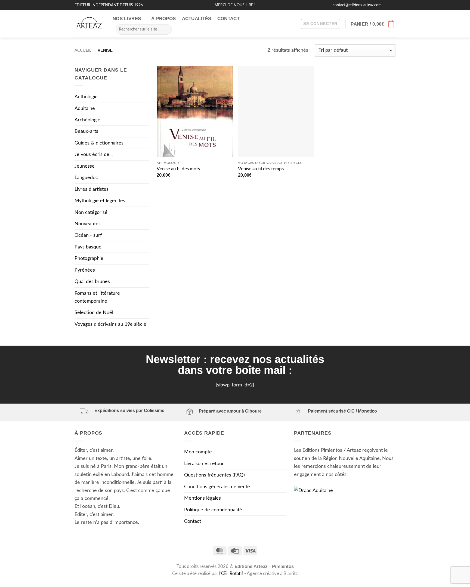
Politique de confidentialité (213, 509)
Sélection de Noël (94, 312)
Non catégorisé (91, 212)
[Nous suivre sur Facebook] (386, 5)
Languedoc (86, 177)
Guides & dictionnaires (99, 143)
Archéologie (87, 119)
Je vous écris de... (94, 154)
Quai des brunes (92, 281)
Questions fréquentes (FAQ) (214, 475)
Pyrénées (85, 270)
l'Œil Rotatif (231, 573)
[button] (320, 24)
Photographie (89, 258)
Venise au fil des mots (178, 169)
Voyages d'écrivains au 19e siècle (110, 324)
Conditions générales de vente (217, 486)
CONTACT (228, 18)
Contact (192, 521)
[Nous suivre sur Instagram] (392, 5)
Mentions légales (202, 498)
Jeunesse (85, 166)
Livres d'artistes (92, 189)
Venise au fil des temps (261, 169)
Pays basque (88, 247)
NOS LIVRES (127, 18)
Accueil (83, 50)
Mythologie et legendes (100, 200)
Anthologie (86, 96)
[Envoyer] (165, 29)
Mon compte (198, 451)
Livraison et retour (204, 463)
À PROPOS (163, 18)
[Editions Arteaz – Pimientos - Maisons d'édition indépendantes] (89, 24)
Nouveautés (88, 223)
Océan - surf (88, 235)
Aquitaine (85, 108)
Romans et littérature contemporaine (97, 297)
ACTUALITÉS (196, 18)
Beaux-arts (86, 131)
